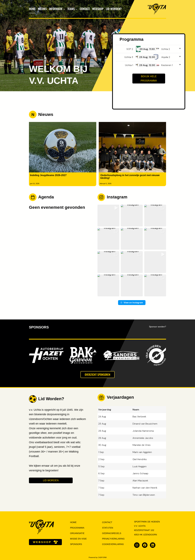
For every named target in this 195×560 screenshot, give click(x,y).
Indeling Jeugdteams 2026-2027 (48, 175)
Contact (107, 522)
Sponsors (76, 544)
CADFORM (102, 557)
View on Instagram (133, 302)
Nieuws (45, 114)
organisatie (77, 533)
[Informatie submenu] (64, 9)
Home (32, 9)
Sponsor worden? (157, 327)
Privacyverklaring (113, 539)
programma (77, 528)
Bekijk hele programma (149, 78)
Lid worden (51, 480)
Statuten (107, 528)
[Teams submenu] (76, 9)
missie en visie (78, 539)
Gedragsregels (111, 533)
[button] (108, 215)
